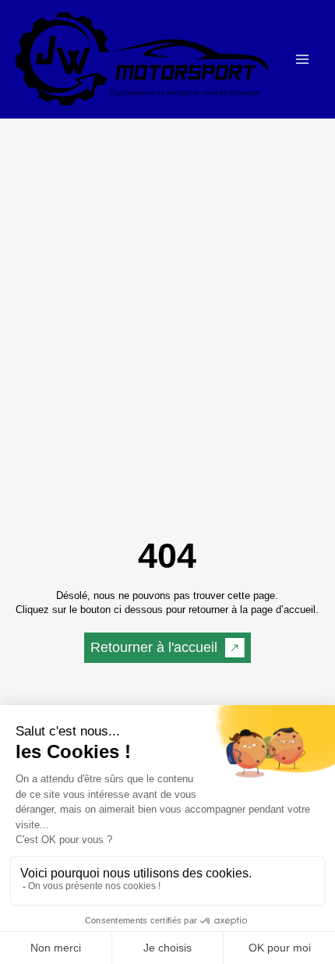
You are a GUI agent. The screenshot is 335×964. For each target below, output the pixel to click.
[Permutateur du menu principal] (301, 59)
